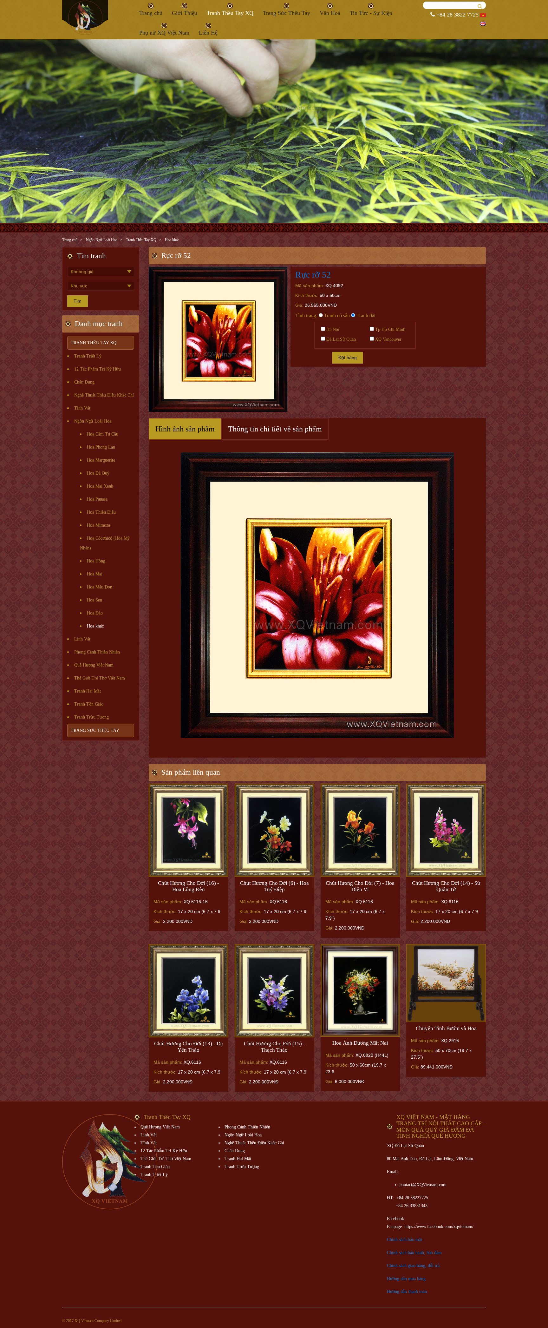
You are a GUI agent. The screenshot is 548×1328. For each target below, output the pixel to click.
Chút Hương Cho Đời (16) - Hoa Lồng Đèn (188, 886)
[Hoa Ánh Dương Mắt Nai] (360, 990)
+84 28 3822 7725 (457, 14)
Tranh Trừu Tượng (91, 717)
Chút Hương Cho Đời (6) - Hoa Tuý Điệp (274, 886)
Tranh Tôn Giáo (88, 704)
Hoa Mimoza (98, 525)
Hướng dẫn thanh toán (407, 1291)
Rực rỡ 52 (313, 274)
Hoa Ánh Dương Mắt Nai (360, 1043)
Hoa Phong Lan (101, 447)
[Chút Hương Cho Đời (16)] (188, 830)
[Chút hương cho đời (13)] (188, 991)
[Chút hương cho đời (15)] (274, 991)
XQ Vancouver (387, 339)
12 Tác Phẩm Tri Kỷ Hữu (97, 369)
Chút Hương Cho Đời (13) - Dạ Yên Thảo (188, 1047)
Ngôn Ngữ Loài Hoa (101, 240)
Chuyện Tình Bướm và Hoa (446, 1028)
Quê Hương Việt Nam (94, 665)
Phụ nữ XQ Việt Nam (164, 33)
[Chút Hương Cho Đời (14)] (446, 830)
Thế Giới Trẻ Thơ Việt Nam (99, 678)
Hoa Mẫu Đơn (99, 587)
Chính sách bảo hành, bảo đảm (414, 1252)
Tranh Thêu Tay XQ (230, 13)
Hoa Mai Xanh (100, 486)
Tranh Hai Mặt (87, 691)
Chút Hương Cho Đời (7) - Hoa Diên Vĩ (360, 886)
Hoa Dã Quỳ (98, 473)
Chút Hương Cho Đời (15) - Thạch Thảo (274, 1047)
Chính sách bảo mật (404, 1239)
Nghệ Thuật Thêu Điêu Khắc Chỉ (104, 395)
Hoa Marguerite (101, 460)
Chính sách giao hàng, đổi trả (413, 1265)
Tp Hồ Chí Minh (389, 329)
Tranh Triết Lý (87, 356)
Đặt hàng (347, 357)
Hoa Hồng (96, 561)
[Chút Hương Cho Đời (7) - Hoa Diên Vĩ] (360, 830)
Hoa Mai (94, 574)
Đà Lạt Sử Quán (340, 339)
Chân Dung (84, 382)
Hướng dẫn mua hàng (406, 1278)
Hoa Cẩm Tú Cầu (102, 434)
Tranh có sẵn (336, 315)
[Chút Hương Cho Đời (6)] (274, 830)
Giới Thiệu (184, 13)
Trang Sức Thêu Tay (286, 13)
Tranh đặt (365, 315)
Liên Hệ (208, 33)
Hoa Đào (95, 613)
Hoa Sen (94, 600)
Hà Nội (332, 329)
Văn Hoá (330, 13)
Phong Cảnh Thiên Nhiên (97, 652)
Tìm (78, 301)
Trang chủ (150, 13)
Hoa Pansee (97, 499)
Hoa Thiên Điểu (101, 512)
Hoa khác (172, 240)
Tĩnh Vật (82, 408)
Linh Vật (82, 639)
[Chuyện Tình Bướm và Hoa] (446, 983)
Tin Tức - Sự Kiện (371, 13)
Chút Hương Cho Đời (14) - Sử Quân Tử (446, 886)
